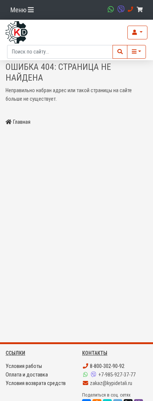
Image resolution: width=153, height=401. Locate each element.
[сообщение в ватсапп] (110, 9)
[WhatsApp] (86, 375)
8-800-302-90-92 (106, 366)
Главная (21, 122)
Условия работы (24, 366)
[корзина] (140, 10)
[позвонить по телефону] (129, 9)
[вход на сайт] (137, 32)
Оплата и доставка (27, 375)
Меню (19, 10)
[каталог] (136, 52)
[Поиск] (120, 52)
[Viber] (94, 375)
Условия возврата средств (36, 383)
